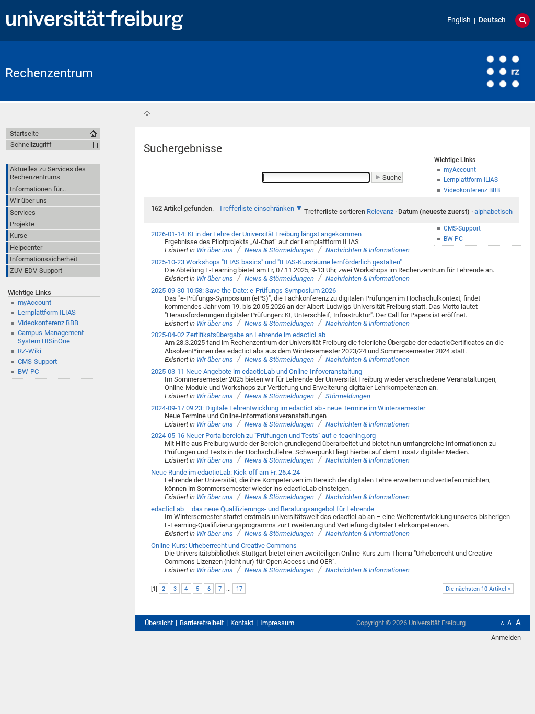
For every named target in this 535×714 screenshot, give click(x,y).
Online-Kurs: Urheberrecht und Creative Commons (224, 545)
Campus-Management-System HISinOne (52, 336)
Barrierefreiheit (202, 623)
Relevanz (380, 211)
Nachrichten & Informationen (367, 250)
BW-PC (28, 371)
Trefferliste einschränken (256, 208)
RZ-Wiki (29, 351)
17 (239, 588)
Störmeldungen (347, 396)
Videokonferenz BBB (48, 323)
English (459, 20)
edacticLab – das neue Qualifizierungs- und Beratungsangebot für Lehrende (262, 509)
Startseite (147, 114)
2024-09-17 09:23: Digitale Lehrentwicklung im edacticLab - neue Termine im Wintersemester (288, 408)
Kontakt (241, 623)
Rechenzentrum (49, 73)
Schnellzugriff (31, 144)
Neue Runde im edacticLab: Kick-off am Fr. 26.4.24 (225, 472)
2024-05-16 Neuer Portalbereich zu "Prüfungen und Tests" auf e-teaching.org (263, 436)
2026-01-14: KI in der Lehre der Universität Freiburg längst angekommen (256, 234)
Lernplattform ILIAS (47, 312)
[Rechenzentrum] (478, 70)
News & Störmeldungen (279, 250)
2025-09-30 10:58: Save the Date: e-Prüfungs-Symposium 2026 (243, 290)
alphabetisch (493, 211)
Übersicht (159, 623)
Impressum (277, 623)
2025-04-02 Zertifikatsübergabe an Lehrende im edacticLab (238, 335)
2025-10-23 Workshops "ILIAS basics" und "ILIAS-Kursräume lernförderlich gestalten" (276, 262)
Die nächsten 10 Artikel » (478, 588)
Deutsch (492, 20)
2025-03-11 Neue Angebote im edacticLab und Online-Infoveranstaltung (256, 371)
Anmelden (506, 637)
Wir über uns (214, 250)
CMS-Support (37, 361)
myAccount (34, 302)
